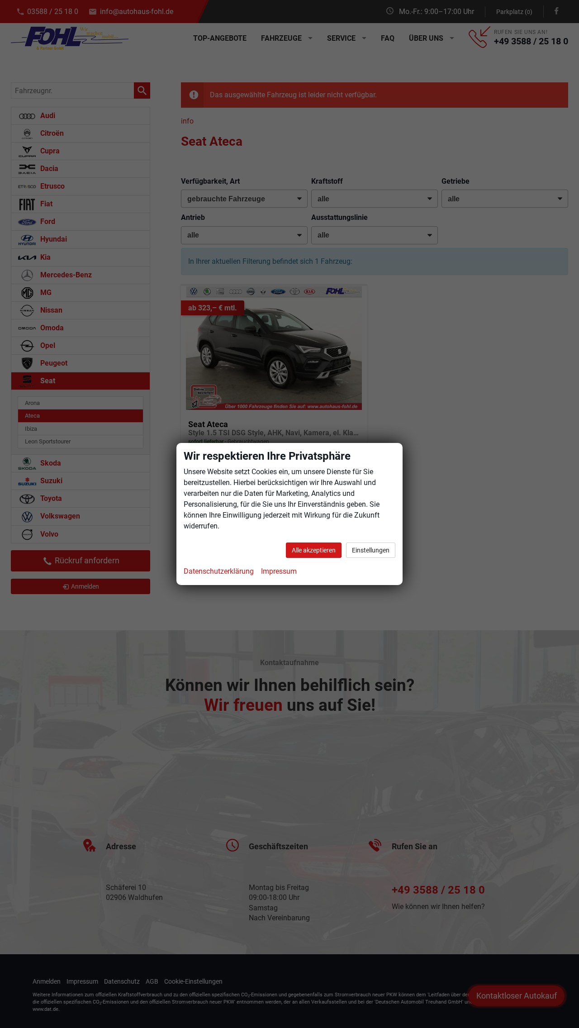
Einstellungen (370, 550)
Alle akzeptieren (314, 550)
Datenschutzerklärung (219, 571)
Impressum (279, 571)
